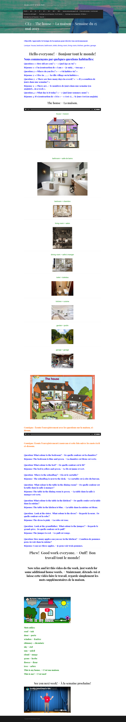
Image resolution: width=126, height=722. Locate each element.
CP (39, 11)
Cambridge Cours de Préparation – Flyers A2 (34, 17)
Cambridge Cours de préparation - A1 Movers (75, 14)
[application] (62, 109)
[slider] (98, 109)
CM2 (59, 11)
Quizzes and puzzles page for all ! (70, 11)
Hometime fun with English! (30, 14)
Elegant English (34, 4)
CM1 (54, 11)
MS (31, 11)
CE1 (44, 11)
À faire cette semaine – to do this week (89, 11)
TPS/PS (25, 11)
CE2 (49, 11)
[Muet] (95, 109)
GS (35, 11)
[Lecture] (26, 109)
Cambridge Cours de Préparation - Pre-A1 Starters (50, 14)
